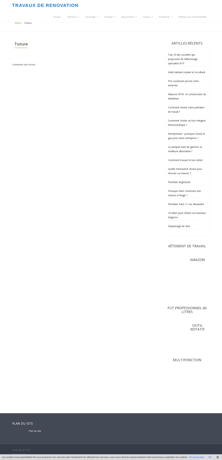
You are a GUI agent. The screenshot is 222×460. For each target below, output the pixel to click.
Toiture (146, 16)
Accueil (57, 16)
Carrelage (90, 16)
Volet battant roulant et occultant (186, 72)
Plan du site (35, 430)
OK (209, 457)
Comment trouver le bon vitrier (185, 160)
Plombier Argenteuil (179, 182)
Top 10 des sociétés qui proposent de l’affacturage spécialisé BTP (183, 59)
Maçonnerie (127, 16)
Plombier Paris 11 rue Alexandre (186, 204)
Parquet (108, 16)
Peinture (71, 16)
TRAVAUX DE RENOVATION (45, 5)
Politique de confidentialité (192, 16)
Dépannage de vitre (179, 226)
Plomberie (164, 16)
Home (18, 23)
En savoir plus (196, 457)
